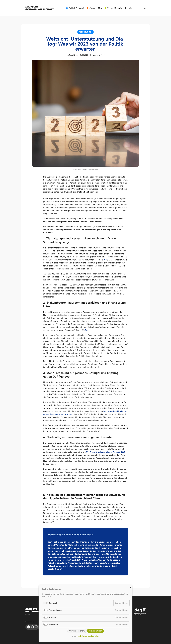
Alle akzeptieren (95, 631)
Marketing (53, 624)
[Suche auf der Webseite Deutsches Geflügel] (145, 8)
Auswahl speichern (77, 631)
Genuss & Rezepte (114, 8)
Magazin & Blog (96, 8)
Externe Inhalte (55, 610)
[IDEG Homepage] (140, 611)
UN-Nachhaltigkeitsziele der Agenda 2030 (105, 452)
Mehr (130, 8)
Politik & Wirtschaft (76, 8)
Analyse (52, 617)
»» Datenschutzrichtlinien (88, 636)
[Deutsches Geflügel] (39, 8)
